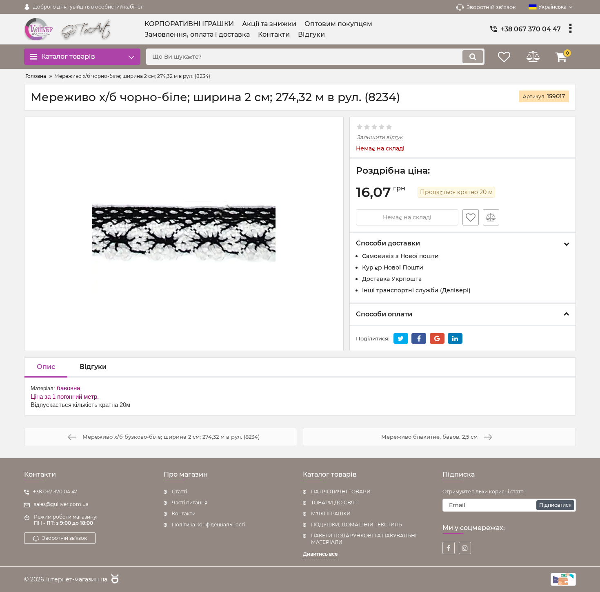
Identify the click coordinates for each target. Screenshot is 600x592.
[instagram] (465, 548)
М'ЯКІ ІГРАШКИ (331, 513)
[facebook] (448, 548)
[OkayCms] (113, 580)
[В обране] (470, 217)
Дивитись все (320, 554)
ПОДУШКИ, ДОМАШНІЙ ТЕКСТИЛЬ (356, 524)
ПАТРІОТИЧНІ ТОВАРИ (341, 491)
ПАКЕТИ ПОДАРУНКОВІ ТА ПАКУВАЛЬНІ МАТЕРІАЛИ (364, 539)
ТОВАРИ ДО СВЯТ (334, 502)
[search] (472, 56)
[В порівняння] (491, 217)
